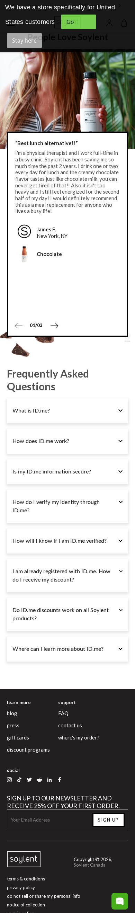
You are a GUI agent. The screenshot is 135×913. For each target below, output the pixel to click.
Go (70, 22)
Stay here (24, 40)
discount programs (28, 749)
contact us (70, 725)
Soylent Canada (90, 865)
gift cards (18, 737)
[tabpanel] (67, 201)
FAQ (63, 713)
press (13, 725)
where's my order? (78, 737)
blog (12, 713)
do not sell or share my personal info (43, 896)
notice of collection (26, 904)
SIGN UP (108, 820)
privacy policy (21, 887)
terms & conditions (26, 878)
